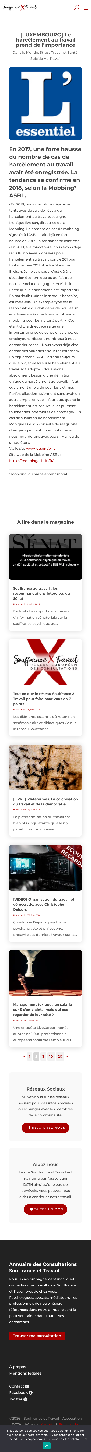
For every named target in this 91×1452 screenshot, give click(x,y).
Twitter (15, 1399)
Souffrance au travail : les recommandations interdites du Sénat (41, 593)
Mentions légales (25, 1373)
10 (51, 1056)
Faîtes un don (48, 1209)
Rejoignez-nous (48, 1128)
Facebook (18, 1392)
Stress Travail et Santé (59, 52)
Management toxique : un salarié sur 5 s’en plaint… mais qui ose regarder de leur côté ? (42, 1010)
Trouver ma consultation (37, 1335)
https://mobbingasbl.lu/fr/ (31, 461)
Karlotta (48, 1425)
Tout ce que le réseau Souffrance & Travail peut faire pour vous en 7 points (44, 699)
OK (47, 1445)
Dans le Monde (25, 52)
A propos (17, 1366)
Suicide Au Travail (45, 59)
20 (60, 1056)
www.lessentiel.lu (41, 448)
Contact (16, 1386)
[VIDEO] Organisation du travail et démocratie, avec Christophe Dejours (43, 904)
